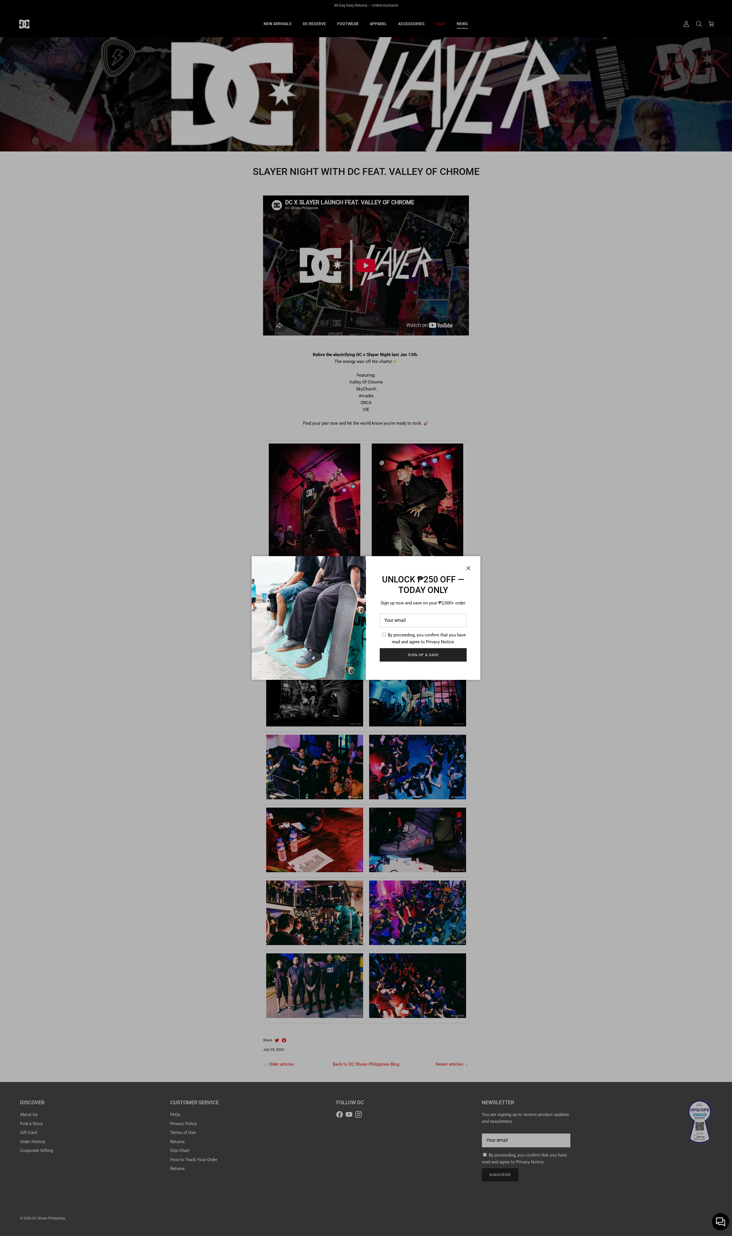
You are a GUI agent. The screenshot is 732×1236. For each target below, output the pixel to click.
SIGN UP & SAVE (423, 655)
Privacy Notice (440, 641)
